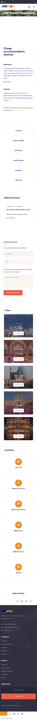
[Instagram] (18, 713)
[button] (32, 214)
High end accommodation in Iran (18, 209)
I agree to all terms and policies (10, 705)
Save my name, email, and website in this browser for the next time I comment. (18, 271)
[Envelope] (22, 713)
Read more (9, 218)
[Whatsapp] (10, 713)
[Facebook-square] (14, 713)
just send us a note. (18, 110)
